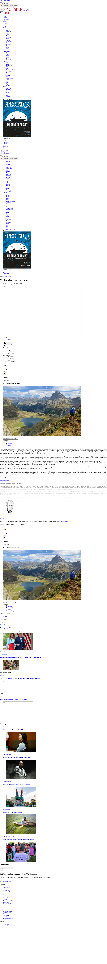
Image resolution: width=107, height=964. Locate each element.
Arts (7, 62)
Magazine (8, 36)
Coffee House (6, 51)
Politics (8, 30)
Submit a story (6, 890)
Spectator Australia (7, 911)
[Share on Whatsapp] (7, 370)
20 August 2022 (7, 340)
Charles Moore (3, 654)
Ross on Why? (64, 521)
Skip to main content (5, 0)
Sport (7, 82)
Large (12, 353)
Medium (12, 351)
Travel (7, 79)
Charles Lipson (7, 781)
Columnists (9, 91)
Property (8, 81)
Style (7, 84)
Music (7, 68)
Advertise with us (7, 889)
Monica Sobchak (7, 726)
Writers (5, 17)
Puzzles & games (10, 98)
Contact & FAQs (7, 887)
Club (4, 24)
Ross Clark (2, 519)
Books (7, 64)
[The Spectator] (13, 10)
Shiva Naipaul (6, 809)
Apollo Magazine (7, 912)
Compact (12, 356)
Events (5, 23)
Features (8, 89)
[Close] (1, 870)
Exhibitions (9, 65)
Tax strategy (6, 902)
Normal (12, 358)
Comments (8, 364)
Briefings (5, 22)
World (7, 55)
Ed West (2, 696)
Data (7, 57)
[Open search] (1, 151)
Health (8, 85)
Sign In (25, 10)
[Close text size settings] (4, 346)
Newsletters (6, 19)
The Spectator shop (8, 914)
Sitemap (5, 905)
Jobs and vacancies (8, 903)
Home (4, 16)
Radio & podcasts (10, 69)
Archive (5, 26)
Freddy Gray (3, 625)
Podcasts (5, 20)
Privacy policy (6, 899)
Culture (8, 33)
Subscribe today (7, 924)
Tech (7, 34)
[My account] (28, 10)
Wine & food (9, 78)
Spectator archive (7, 915)
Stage (7, 72)
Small (11, 349)
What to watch (9, 76)
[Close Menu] (1, 153)
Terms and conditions (8, 900)
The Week (8, 88)
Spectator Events (7, 916)
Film (7, 67)
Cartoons (8, 96)
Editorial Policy (7, 891)
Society (8, 54)
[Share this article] (4, 372)
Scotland (8, 60)
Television (8, 71)
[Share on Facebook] (7, 367)
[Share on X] (7, 368)
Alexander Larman (7, 754)
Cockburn (8, 31)
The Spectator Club (8, 918)
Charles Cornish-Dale (8, 836)
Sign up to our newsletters (9, 925)
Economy (8, 58)
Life (4, 74)
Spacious (13, 361)
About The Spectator (8, 898)
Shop (4, 27)
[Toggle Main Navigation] (1, 10)
